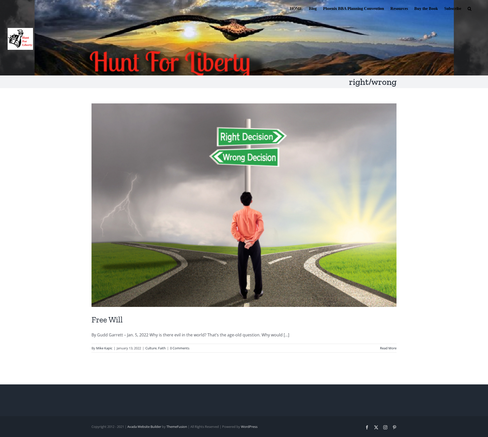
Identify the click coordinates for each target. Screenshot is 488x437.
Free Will (107, 319)
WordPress (249, 426)
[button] (469, 8)
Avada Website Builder (144, 426)
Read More (388, 348)
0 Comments (179, 348)
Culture (151, 348)
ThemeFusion (176, 426)
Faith (162, 348)
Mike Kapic (104, 348)
